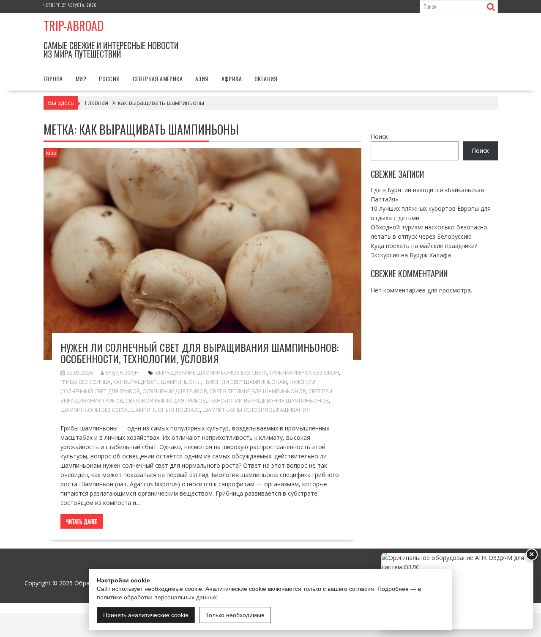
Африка (231, 78)
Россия (109, 78)
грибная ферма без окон (304, 372)
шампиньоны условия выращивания (256, 410)
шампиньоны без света (94, 410)
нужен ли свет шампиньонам (245, 382)
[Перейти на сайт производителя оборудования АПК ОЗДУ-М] (457, 591)
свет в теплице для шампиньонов (258, 391)
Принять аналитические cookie (146, 615)
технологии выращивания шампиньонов (268, 400)
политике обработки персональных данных (157, 597)
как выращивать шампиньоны (157, 382)
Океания (266, 78)
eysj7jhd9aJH (122, 372)
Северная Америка (158, 78)
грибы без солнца (85, 382)
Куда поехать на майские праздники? (424, 245)
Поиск (379, 136)
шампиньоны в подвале (165, 410)
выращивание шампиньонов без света (211, 372)
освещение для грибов (174, 391)
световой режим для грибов (166, 400)
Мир (81, 78)
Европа (53, 78)
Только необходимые (235, 615)
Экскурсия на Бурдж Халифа (411, 255)
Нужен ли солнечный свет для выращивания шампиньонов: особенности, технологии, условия (199, 352)
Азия (202, 78)
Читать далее (81, 521)
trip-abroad (74, 25)
